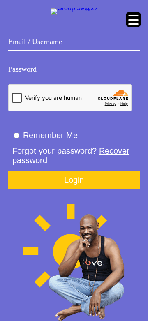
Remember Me (50, 135)
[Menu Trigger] (133, 19)
